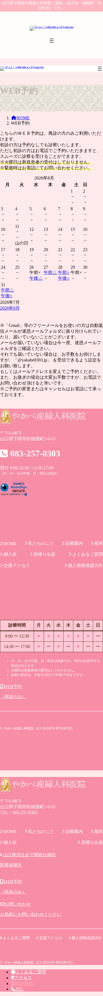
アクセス (23, 977)
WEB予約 (23, 983)
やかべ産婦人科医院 (19, 728)
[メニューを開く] (51, 40)
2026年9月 (10, 308)
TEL (19, 989)
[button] (51, 692)
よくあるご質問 (30, 972)
